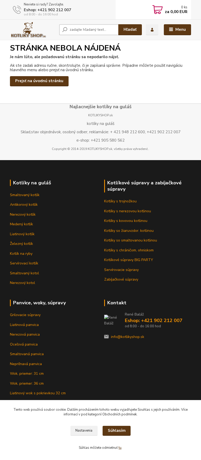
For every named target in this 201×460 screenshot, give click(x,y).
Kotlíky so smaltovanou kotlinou (130, 240)
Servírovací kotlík (24, 263)
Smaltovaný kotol (24, 273)
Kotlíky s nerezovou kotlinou (127, 211)
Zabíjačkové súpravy (121, 279)
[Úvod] (32, 30)
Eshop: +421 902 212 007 (47, 10)
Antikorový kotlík (24, 204)
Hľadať (130, 29)
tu (120, 447)
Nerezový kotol (22, 282)
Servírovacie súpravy (121, 269)
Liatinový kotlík (22, 234)
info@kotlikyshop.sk (127, 336)
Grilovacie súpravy (25, 314)
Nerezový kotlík (23, 214)
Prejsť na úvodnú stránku (39, 80)
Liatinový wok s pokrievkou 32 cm (38, 393)
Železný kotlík (21, 243)
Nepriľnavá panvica (26, 363)
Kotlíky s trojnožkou (120, 201)
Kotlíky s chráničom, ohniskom (129, 250)
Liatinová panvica (24, 324)
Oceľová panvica (24, 344)
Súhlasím (117, 430)
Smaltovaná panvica (27, 354)
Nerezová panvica (25, 334)
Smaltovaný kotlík (25, 194)
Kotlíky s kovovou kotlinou (125, 220)
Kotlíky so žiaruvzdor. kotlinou (129, 230)
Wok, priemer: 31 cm (27, 373)
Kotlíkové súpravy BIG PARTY (128, 259)
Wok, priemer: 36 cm (27, 383)
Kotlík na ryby (21, 253)
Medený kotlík (21, 224)
